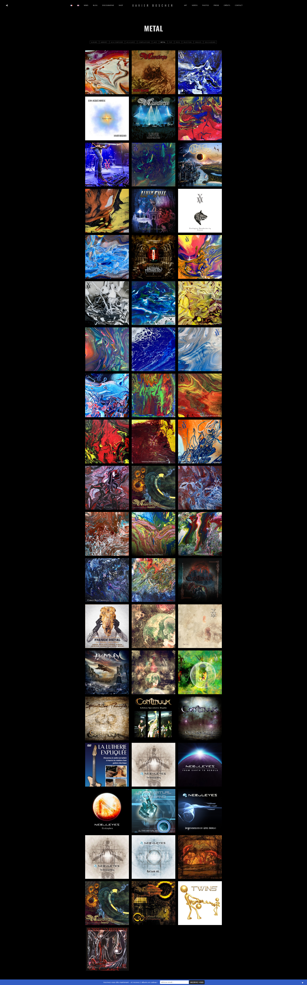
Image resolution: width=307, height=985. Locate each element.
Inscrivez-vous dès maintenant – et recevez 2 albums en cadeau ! (130, 982)
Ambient (104, 42)
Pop (171, 42)
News (86, 5)
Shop (121, 5)
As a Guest (131, 42)
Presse (216, 5)
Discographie (108, 5)
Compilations (145, 42)
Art (185, 5)
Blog (95, 5)
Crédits (227, 5)
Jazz (155, 42)
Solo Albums (210, 42)
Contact (239, 5)
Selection (187, 42)
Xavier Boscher (153, 5)
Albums (94, 42)
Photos (205, 5)
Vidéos (195, 5)
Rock (178, 42)
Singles (198, 42)
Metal (163, 42)
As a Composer (117, 42)
